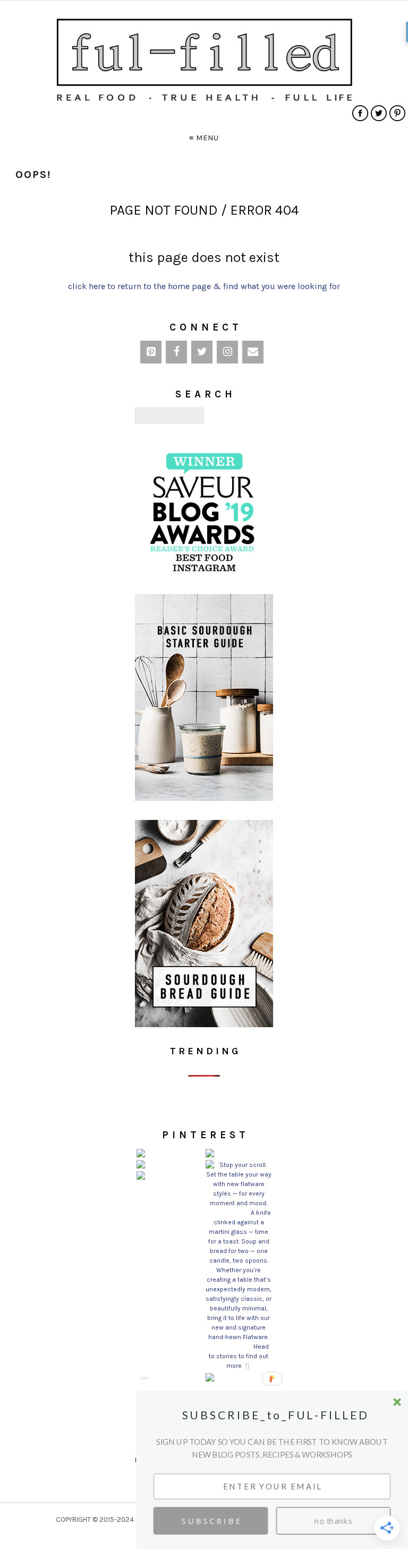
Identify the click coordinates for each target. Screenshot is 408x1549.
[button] (275, 1415)
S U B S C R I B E (211, 1521)
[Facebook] (176, 352)
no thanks (333, 1521)
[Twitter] (201, 352)
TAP (144, 1378)
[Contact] (253, 352)
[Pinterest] (151, 352)
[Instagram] (227, 352)
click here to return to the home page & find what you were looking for (204, 286)
